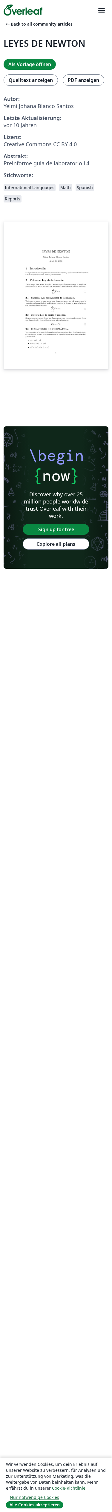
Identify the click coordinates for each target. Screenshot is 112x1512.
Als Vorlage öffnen (29, 64)
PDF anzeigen (83, 80)
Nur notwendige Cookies (34, 1497)
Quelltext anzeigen (31, 80)
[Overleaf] (23, 10)
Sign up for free (56, 529)
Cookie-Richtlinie (68, 1488)
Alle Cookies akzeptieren (35, 1505)
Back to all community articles (39, 24)
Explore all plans (56, 544)
